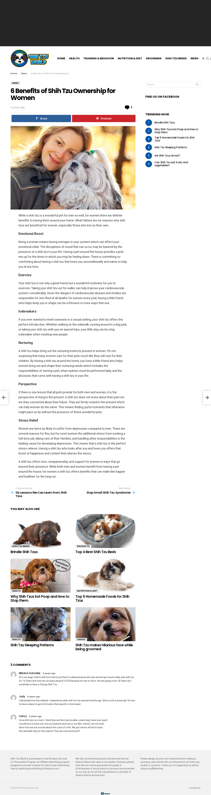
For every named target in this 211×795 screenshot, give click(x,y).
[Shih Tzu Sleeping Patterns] (41, 624)
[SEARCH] (207, 58)
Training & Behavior (98, 58)
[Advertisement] (105, 23)
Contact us (194, 788)
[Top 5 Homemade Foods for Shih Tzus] (105, 576)
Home (61, 58)
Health (74, 58)
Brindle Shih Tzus (24, 551)
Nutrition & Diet (130, 58)
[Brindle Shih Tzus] (41, 531)
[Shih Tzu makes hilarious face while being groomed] (105, 624)
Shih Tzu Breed (176, 58)
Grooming (154, 58)
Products (83, 546)
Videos (81, 639)
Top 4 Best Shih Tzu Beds (95, 551)
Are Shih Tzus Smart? (167, 155)
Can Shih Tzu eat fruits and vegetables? (171, 164)
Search (197, 85)
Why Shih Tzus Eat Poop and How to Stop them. (40, 598)
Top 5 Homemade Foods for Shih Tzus (102, 598)
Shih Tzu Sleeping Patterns (32, 645)
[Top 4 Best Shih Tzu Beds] (105, 531)
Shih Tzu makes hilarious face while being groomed (104, 647)
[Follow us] (203, 58)
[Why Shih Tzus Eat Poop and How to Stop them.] (41, 576)
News (194, 58)
